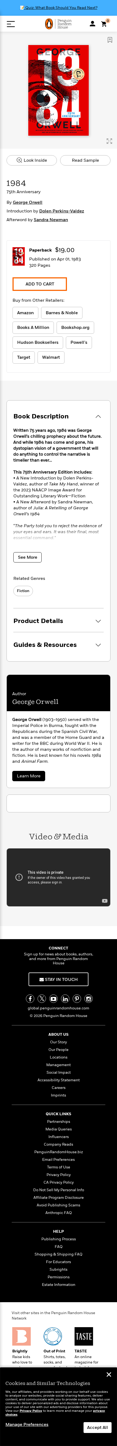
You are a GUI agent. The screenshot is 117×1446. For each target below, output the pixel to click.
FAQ (59, 1246)
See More (27, 557)
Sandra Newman (51, 220)
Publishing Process (58, 1239)
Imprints (58, 1095)
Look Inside (35, 160)
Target (23, 357)
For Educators (58, 1261)
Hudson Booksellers (38, 342)
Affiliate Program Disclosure (58, 1197)
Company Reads (58, 1144)
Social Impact (59, 1072)
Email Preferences (58, 1159)
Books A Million (33, 327)
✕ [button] (109, 1375)
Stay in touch (61, 980)
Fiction (23, 590)
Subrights (58, 1269)
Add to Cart (40, 284)
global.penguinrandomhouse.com (58, 1008)
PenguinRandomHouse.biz (58, 1152)
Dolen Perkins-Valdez (61, 211)
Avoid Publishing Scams (58, 1205)
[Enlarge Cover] (109, 141)
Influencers (58, 1136)
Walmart (51, 357)
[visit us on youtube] (53, 998)
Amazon (25, 313)
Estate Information (58, 1284)
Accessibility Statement (59, 1080)
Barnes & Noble (62, 313)
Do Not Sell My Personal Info (58, 1190)
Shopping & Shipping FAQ (58, 1254)
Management (58, 1064)
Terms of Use (58, 1167)
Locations (58, 1057)
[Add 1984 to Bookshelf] (110, 40)
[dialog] (58, 1407)
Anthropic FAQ (58, 1212)
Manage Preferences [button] (26, 1424)
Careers (59, 1087)
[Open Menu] (11, 24)
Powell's (78, 342)
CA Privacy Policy (59, 1182)
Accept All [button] (97, 1428)
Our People (58, 1049)
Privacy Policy (59, 1174)
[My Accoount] (92, 23)
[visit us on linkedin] (65, 998)
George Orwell (27, 202)
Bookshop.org (75, 327)
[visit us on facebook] (30, 998)
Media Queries (58, 1129)
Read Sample (85, 160)
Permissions (59, 1277)
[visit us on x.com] (42, 998)
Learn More (30, 777)
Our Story (58, 1042)
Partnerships (58, 1121)
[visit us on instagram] (88, 998)
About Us (58, 1034)
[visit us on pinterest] (77, 998)
